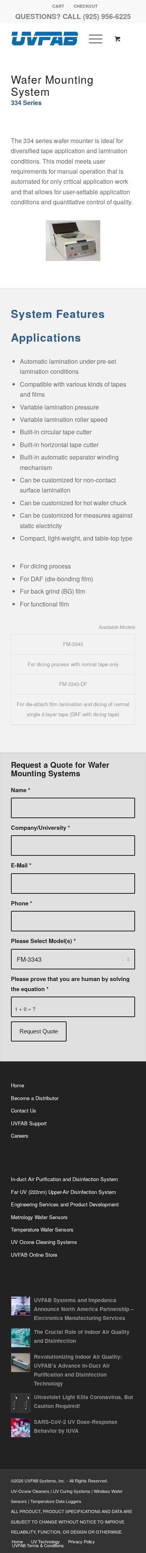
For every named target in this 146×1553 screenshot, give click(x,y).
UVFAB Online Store (34, 1254)
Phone (21, 903)
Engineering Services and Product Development (65, 1204)
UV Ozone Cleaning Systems (44, 1242)
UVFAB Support (29, 1123)
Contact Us (23, 1110)
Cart (58, 6)
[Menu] (91, 38)
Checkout (86, 6)
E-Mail (21, 865)
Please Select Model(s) (43, 940)
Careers (19, 1135)
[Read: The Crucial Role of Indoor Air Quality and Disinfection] (20, 1337)
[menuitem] (58, 6)
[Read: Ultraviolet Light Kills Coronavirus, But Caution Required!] (20, 1403)
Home (17, 1085)
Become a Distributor (34, 1098)
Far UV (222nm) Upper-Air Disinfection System (63, 1191)
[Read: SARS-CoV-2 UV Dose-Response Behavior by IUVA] (20, 1427)
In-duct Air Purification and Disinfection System (64, 1179)
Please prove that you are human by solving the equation (70, 983)
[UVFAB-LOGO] (60, 38)
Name (20, 790)
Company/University (40, 827)
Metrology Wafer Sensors (39, 1217)
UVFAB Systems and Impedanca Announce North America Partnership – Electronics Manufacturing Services (84, 1309)
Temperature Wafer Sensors (42, 1229)
